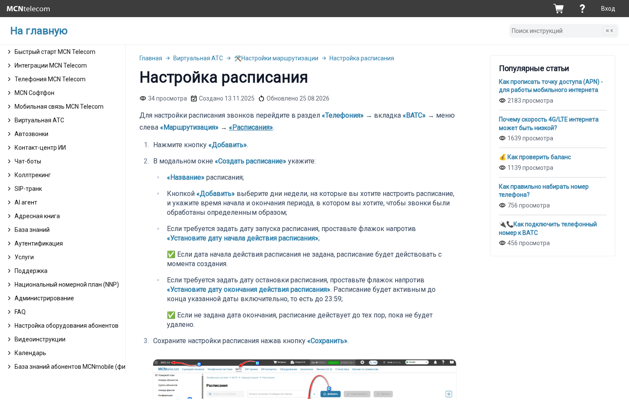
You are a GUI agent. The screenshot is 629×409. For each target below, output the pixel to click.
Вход (608, 8)
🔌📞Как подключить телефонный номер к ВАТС (548, 228)
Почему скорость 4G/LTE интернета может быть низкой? (549, 123)
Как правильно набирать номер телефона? (544, 191)
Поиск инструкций (562, 30)
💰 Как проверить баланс (535, 157)
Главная (150, 58)
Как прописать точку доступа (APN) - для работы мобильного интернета (551, 86)
